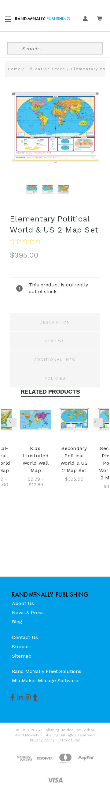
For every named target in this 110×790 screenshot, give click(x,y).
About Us (23, 603)
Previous (11, 422)
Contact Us (25, 637)
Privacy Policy (42, 740)
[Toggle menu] (8, 18)
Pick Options (36, 421)
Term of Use (69, 740)
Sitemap (21, 656)
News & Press (28, 612)
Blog (17, 622)
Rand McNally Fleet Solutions (46, 671)
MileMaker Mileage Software (45, 680)
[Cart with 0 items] (99, 19)
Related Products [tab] (50, 391)
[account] (85, 19)
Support (21, 646)
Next (98, 422)
